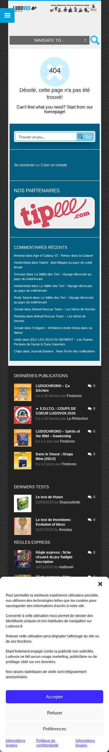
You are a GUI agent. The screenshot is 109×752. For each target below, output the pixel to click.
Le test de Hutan (49, 497)
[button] (100, 584)
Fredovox (74, 396)
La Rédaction (77, 419)
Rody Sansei (23, 297)
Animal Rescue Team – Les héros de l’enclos (63, 309)
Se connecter (24, 165)
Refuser (54, 712)
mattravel (66, 567)
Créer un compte (54, 165)
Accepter (54, 696)
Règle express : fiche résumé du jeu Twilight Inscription (54, 557)
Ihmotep (19, 316)
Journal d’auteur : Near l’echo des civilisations (63, 351)
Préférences (54, 728)
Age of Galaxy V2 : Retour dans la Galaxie (63, 255)
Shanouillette (69, 502)
